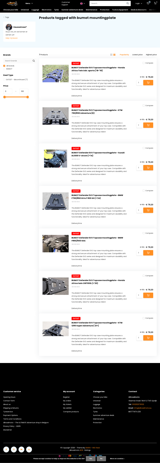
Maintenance (98, 419)
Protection (97, 422)
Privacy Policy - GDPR (11, 426)
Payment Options (10, 415)
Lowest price (137, 54)
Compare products (71, 411)
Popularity (124, 54)
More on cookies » (117, 459)
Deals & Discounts (139, 10)
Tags (7, 17)
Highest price (151, 54)
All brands (10, 66)
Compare (149, 63)
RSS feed (96, 448)
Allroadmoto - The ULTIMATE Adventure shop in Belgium (26, 422)
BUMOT (9, 69)
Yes (90, 459)
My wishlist (67, 408)
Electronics (97, 408)
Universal (96, 401)
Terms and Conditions (12, 419)
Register (66, 397)
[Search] (128, 3)
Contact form (9, 401)
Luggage (96, 404)
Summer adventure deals (72, 10)
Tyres (95, 411)
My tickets (67, 404)
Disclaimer (7, 430)
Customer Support (66, 3)
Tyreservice (8, 411)
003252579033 (138, 404)
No (101, 459)
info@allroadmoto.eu (142, 408)
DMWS (88, 448)
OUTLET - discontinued (17, 79)
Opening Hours (9, 397)
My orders (67, 401)
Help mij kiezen (12, 38)
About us (7, 404)
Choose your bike (100, 397)
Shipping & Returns (11, 408)
